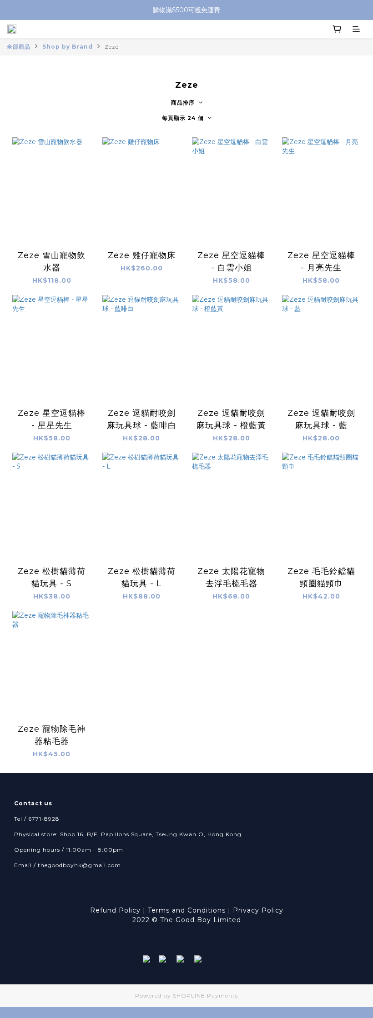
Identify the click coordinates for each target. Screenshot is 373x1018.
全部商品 (18, 46)
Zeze (112, 46)
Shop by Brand (67, 46)
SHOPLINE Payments (205, 995)
